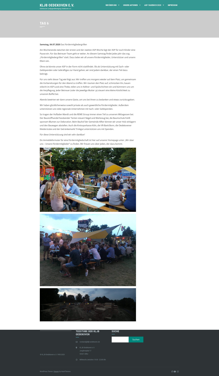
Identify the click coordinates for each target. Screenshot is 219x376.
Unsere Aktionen (130, 5)
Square (56, 371)
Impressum (172, 5)
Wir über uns (111, 5)
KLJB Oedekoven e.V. (57, 5)
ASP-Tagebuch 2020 (152, 5)
